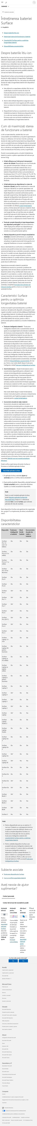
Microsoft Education (6, 1009)
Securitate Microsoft (6, 1040)
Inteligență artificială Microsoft (9, 1037)
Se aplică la (5, 27)
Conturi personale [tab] (8, 896)
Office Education (5, 1020)
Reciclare (4, 998)
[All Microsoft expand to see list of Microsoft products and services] (2, 2)
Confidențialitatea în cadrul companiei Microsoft (12, 1097)
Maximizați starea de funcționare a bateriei (17, 36)
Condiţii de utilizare (25, 1117)
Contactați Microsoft (6, 1117)
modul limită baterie (25, 206)
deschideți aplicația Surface (4, 926)
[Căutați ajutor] (6, 2)
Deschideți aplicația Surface (11, 470)
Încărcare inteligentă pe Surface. (25, 365)
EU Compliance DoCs (28, 1120)
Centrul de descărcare (7, 989)
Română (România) (9, 1107)
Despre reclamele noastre (16, 1120)
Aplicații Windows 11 (6, 978)
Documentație (5, 1068)
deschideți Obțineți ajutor (23, 941)
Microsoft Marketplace (7, 1077)
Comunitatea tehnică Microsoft (9, 1074)
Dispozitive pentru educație (8, 1012)
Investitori (4, 1102)
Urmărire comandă (6, 995)
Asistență (4, 6)
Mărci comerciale (6, 1120)
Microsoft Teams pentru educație (9, 1015)
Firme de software (6, 1083)
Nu (23, 961)
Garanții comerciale (6, 1001)
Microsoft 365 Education (7, 1018)
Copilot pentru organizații (7, 970)
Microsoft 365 (5, 975)
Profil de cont (5, 986)
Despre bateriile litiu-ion (11, 33)
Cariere (3, 1094)
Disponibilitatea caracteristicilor (13, 46)
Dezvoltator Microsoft (7, 1065)
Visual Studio (5, 1085)
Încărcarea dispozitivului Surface (14, 874)
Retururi (4, 992)
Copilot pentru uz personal (8, 973)
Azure (3, 1043)
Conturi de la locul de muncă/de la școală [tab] (15, 903)
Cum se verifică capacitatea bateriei (15, 878)
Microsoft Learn (5, 1071)
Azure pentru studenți (7, 1029)
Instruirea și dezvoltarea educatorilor (10, 1023)
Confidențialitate (16, 1117)
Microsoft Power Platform (7, 1080)
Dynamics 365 (5, 1046)
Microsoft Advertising (6, 1052)
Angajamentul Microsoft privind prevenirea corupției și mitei (15, 1099)
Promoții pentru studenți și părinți (9, 1026)
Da (13, 961)
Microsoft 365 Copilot (7, 1054)
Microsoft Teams (5, 1057)
